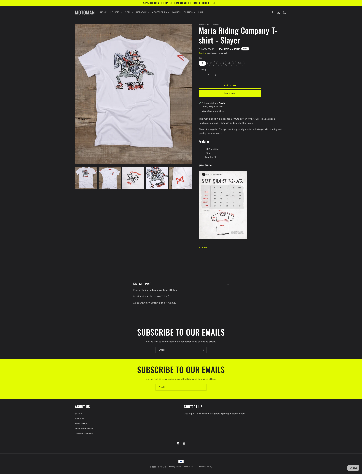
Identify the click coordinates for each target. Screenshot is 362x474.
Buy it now (230, 93)
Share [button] (204, 247)
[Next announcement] (286, 3)
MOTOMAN (161, 467)
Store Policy (81, 423)
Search (78, 414)
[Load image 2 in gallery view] (110, 178)
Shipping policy (205, 467)
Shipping (202, 53)
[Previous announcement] (76, 3)
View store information (213, 111)
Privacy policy (175, 467)
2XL (241, 64)
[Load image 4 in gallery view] (157, 178)
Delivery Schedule (84, 433)
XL (229, 63)
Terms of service (189, 467)
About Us (79, 418)
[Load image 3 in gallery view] (133, 178)
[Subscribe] (203, 350)
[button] (115, 12)
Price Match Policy (84, 428)
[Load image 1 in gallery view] (86, 178)
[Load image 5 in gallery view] (180, 178)
